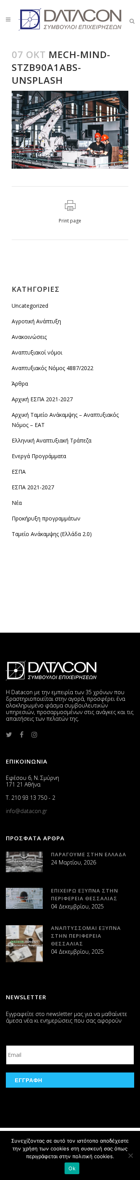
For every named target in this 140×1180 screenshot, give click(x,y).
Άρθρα (20, 383)
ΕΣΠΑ (19, 471)
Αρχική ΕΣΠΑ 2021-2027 (42, 399)
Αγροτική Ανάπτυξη (36, 321)
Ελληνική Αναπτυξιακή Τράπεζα (51, 440)
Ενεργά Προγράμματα (39, 456)
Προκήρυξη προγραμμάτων (46, 518)
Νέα (17, 502)
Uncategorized (30, 305)
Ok (71, 1168)
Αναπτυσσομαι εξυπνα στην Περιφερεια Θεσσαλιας (86, 935)
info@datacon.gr (26, 811)
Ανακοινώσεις (29, 336)
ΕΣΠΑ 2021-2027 (33, 487)
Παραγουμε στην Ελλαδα (88, 854)
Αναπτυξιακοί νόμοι (37, 352)
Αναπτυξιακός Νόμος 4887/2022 (52, 368)
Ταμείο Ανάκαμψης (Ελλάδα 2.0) (52, 534)
